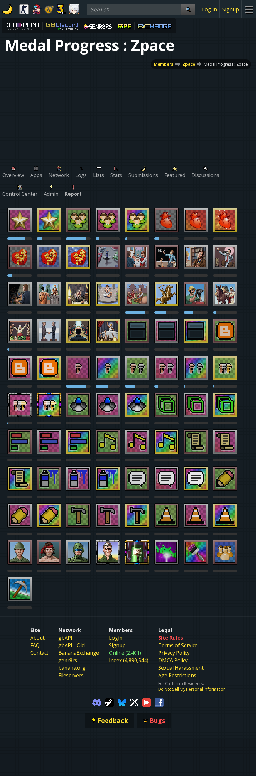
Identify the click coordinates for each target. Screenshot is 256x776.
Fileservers (71, 675)
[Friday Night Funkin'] (36, 9)
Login (115, 637)
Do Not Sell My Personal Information (192, 689)
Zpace (188, 64)
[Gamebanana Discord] (97, 701)
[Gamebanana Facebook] (159, 701)
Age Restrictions (177, 675)
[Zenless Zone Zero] (74, 9)
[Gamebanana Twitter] (134, 701)
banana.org (72, 667)
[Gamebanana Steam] (109, 701)
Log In (209, 9)
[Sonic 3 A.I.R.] (61, 9)
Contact (39, 652)
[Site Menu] (248, 9)
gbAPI (65, 637)
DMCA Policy (173, 660)
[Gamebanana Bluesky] (122, 701)
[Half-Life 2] (49, 9)
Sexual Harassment (181, 667)
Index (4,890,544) (128, 660)
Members (163, 64)
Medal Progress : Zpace (226, 64)
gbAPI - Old (71, 645)
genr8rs (67, 660)
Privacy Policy (174, 652)
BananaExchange (78, 652)
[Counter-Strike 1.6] (24, 9)
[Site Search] (188, 9)
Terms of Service (178, 645)
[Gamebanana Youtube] (147, 701)
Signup (230, 9)
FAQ (35, 645)
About (37, 637)
